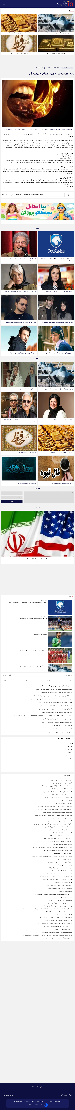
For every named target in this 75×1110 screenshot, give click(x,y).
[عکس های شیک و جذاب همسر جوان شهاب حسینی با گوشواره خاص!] (56, 307)
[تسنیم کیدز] (37, 212)
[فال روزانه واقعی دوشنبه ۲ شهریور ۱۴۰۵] (19, 468)
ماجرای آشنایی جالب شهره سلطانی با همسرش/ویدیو (60, 862)
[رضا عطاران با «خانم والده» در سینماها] (19, 374)
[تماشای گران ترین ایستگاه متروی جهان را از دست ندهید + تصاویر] (37, 534)
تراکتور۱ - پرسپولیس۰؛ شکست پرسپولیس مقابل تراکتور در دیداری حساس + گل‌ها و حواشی (51, 824)
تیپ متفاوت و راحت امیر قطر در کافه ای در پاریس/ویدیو (57, 712)
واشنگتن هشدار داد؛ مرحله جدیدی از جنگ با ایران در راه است (56, 702)
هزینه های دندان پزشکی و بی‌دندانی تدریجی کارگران (60, 888)
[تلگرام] (6, 195)
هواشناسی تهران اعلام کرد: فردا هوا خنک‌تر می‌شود (60, 830)
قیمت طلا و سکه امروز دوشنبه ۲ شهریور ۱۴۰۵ (19, 33)
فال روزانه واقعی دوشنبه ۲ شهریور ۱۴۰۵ (26, 483)
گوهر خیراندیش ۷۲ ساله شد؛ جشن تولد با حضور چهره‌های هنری (20, 292)
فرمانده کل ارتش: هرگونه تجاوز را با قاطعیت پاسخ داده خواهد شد (57, 839)
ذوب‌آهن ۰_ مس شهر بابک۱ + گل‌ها (64, 803)
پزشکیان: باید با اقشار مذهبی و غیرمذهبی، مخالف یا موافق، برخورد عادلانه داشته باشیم (52, 856)
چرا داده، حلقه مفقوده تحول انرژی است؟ (62, 844)
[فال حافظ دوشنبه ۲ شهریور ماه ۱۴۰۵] (19, 43)
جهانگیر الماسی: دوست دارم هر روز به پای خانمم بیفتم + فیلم (58, 850)
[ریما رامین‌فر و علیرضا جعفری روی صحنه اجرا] (56, 405)
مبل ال (71, 759)
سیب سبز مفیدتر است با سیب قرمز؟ (63, 929)
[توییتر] (3, 195)
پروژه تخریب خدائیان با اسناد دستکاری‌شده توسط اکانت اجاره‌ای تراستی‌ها (55, 809)
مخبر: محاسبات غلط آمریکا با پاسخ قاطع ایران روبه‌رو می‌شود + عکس (56, 786)
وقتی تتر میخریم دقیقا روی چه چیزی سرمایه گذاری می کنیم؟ (58, 906)
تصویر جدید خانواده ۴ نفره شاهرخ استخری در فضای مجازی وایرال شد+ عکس (51, 699)
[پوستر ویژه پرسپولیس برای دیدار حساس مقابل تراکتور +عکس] (60, 655)
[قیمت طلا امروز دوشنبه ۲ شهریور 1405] (56, 43)
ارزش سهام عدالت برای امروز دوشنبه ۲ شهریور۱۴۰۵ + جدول (58, 827)
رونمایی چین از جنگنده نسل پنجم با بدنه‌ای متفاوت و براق (56, 33)
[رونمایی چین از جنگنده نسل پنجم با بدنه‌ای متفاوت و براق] (56, 23)
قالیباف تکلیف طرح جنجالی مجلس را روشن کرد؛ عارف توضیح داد (57, 792)
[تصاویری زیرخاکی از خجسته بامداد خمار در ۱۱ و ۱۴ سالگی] (56, 338)
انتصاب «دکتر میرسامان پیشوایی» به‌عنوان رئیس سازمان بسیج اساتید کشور (55, 806)
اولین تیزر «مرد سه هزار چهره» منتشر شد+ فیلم (61, 795)
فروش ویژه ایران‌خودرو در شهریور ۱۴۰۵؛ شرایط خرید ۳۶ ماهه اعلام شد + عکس (56, 260)
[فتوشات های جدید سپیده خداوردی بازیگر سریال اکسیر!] (56, 277)
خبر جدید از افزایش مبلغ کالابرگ (64, 859)
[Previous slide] (3, 530)
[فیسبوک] (9, 195)
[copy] (69, 195)
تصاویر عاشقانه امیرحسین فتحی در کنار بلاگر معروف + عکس (56, 686)
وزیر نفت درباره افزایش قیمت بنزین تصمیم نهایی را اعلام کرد (56, 722)
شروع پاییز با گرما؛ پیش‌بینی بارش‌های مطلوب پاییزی (60, 915)
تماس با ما (40, 1087)
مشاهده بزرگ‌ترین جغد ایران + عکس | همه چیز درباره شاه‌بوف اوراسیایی (55, 918)
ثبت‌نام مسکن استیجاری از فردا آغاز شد (63, 897)
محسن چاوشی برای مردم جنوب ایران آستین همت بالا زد (22, 353)
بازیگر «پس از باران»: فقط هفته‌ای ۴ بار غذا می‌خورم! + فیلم (56, 693)
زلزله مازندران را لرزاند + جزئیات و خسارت (63, 853)
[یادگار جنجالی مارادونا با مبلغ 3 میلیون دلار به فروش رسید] (60, 623)
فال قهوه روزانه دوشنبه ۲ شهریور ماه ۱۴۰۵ (62, 483)
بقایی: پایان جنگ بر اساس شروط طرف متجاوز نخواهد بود (59, 900)
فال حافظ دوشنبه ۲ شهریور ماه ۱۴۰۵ (19, 54)
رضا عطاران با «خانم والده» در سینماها (27, 389)
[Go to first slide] (71, 530)
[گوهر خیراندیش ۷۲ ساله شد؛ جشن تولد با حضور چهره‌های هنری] (19, 277)
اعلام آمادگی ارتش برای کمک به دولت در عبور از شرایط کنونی (58, 912)
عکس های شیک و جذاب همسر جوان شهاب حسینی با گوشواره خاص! (56, 322)
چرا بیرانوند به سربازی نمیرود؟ (40, 635)
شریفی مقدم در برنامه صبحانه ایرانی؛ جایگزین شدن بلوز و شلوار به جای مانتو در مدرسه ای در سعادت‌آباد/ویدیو (43, 716)
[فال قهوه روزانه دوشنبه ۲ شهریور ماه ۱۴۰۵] (56, 468)
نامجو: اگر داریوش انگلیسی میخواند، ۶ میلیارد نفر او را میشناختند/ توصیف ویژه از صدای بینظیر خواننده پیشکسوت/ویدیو (44, 909)
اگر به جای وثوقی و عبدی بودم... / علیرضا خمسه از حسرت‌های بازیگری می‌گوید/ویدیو (52, 894)
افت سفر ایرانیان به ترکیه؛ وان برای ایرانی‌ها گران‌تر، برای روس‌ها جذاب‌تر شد (54, 923)
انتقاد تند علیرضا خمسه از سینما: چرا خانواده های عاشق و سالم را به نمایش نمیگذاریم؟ (20, 260)
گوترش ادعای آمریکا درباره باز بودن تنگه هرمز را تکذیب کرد (59, 821)
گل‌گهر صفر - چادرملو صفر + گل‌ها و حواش (62, 783)
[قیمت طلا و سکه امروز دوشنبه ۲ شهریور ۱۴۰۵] (19, 23)
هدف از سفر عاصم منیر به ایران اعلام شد (63, 882)
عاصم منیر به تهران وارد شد (65, 891)
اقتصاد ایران (70, 744)
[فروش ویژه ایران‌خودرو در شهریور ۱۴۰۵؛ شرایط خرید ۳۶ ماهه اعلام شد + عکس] (56, 244)
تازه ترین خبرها (69, 756)
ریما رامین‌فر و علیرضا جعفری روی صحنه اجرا (62, 420)
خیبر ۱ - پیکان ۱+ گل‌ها (67, 801)
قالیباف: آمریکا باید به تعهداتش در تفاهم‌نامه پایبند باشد (59, 789)
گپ (72, 1095)
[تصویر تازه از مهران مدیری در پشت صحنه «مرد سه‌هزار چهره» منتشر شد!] (19, 405)
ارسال (11, 501)
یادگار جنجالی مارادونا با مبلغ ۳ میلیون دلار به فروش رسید (33, 618)
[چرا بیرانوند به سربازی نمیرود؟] (60, 639)
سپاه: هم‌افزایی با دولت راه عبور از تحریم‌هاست (61, 818)
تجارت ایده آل (69, 753)
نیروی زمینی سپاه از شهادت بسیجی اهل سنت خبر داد (59, 841)
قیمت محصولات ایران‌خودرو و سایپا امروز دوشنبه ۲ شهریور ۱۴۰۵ (57, 932)
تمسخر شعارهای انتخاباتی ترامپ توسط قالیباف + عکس (59, 833)
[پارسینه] (64, 4)
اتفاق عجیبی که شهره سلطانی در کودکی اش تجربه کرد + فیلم (58, 874)
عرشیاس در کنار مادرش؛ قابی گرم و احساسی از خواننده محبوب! (21, 322)
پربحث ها (5, 675)
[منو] (4, 4)
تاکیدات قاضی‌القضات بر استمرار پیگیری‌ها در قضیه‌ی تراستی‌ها (57, 812)
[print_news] (12, 195)
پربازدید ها (67, 675)
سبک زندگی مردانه (68, 750)
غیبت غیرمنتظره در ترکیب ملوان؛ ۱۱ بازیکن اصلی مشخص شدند (57, 798)
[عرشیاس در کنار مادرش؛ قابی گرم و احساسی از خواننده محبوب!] (19, 307)
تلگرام (65, 1095)
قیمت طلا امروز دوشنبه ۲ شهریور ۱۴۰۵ (56, 54)
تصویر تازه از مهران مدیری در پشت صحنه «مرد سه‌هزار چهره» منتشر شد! (19, 421)
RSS (33, 1087)
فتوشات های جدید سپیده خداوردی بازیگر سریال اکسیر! (59, 292)
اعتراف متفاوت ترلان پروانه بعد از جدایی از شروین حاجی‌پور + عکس (54, 689)
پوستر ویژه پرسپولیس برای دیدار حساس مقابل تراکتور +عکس (32, 651)
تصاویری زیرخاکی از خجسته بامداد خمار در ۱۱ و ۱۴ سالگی (59, 353)
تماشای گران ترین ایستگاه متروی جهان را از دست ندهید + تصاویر (37, 559)
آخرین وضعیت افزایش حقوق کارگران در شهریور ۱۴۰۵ (59, 780)
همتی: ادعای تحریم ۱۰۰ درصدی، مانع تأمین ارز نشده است (58, 921)
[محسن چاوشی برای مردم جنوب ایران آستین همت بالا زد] (19, 338)
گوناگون (71, 10)
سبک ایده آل (70, 747)
